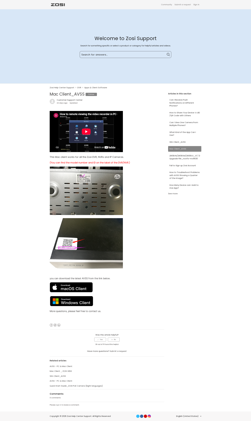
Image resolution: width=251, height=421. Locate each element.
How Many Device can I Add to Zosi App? (184, 186)
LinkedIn (59, 325)
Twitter (55, 325)
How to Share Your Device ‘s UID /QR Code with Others (184, 114)
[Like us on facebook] (141, 416)
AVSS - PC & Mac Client (61, 366)
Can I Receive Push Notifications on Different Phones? (181, 102)
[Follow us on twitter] (137, 416)
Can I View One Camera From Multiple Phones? (183, 124)
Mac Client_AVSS (177, 148)
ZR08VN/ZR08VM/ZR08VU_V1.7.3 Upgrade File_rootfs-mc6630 (184, 157)
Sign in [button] (196, 4)
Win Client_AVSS (177, 142)
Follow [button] (91, 94)
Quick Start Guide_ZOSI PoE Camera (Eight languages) (76, 385)
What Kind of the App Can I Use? (182, 134)
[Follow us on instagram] (149, 416)
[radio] (100, 339)
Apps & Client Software (95, 87)
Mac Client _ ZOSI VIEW (61, 371)
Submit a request (183, 4)
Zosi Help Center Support (62, 87)
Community (166, 4)
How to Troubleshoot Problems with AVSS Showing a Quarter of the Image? (184, 175)
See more (173, 193)
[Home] (58, 4)
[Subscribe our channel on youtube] (145, 416)
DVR (79, 87)
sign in (58, 405)
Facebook (51, 325)
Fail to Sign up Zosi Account (182, 165)
